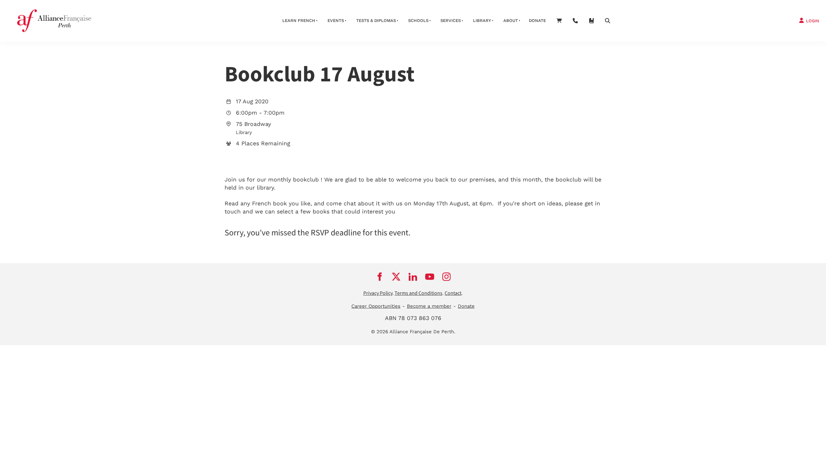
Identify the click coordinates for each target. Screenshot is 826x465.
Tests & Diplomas (376, 20)
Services (450, 20)
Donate (537, 20)
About (510, 20)
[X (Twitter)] (396, 276)
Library (482, 20)
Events (335, 20)
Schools (418, 20)
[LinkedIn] (413, 276)
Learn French (298, 20)
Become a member (429, 306)
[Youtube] (430, 276)
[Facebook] (379, 276)
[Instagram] (446, 276)
